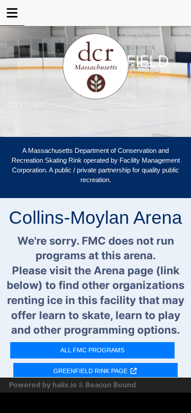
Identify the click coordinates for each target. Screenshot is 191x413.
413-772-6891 (27, 105)
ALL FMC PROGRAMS (92, 350)
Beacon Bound (110, 384)
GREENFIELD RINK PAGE (90, 370)
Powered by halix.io (43, 384)
